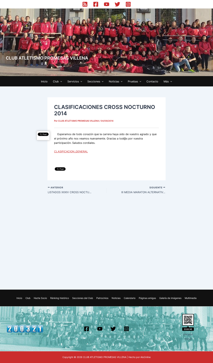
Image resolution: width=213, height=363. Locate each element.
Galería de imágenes (170, 298)
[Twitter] (117, 4)
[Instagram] (128, 4)
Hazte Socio (40, 298)
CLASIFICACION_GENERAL (71, 151)
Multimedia (191, 298)
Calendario (129, 298)
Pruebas (133, 81)
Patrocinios (102, 298)
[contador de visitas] (25, 328)
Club (56, 81)
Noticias (114, 81)
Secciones (93, 81)
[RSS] (85, 4)
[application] (60, 81)
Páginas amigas (147, 298)
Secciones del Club (82, 298)
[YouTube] (106, 4)
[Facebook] (96, 4)
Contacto (152, 81)
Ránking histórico (59, 298)
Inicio (44, 81)
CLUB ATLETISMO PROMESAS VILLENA (47, 58)
